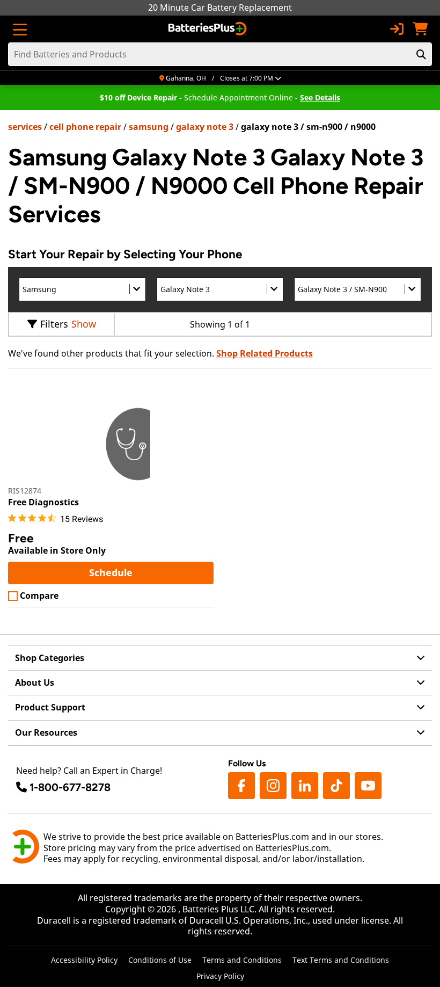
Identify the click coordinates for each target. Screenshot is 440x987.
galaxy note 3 (204, 127)
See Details (320, 97)
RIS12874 (24, 490)
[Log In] (396, 29)
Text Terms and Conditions (340, 960)
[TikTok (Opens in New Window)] (336, 785)
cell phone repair (85, 127)
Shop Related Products (264, 353)
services (25, 127)
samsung (148, 127)
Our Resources (46, 732)
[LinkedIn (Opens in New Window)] (304, 785)
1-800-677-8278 (70, 787)
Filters (54, 323)
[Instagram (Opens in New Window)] (273, 785)
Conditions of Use (160, 960)
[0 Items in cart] (420, 29)
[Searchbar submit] (421, 54)
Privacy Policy (220, 976)
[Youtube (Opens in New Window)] (368, 785)
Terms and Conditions (242, 960)
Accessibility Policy (84, 960)
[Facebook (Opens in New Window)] (241, 785)
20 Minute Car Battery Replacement (220, 7)
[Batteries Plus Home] (208, 29)
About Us (34, 682)
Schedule (150, 572)
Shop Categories (49, 658)
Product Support (50, 707)
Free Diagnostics (43, 502)
